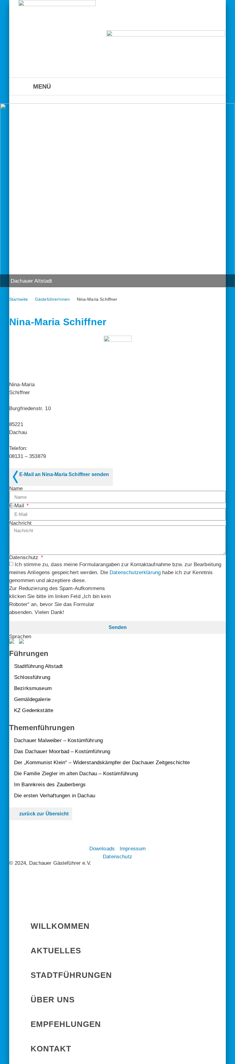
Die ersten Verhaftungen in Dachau (54, 795)
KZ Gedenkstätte (33, 710)
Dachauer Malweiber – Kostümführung (58, 740)
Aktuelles (56, 950)
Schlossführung (32, 677)
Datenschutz (24, 557)
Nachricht (20, 523)
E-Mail (17, 505)
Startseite (18, 299)
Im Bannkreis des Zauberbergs (50, 784)
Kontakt (51, 1048)
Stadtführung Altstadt (38, 666)
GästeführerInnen (52, 299)
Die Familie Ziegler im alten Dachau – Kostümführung (76, 773)
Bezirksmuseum (33, 688)
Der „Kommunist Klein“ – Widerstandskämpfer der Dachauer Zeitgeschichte (102, 762)
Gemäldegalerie (32, 699)
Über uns (53, 999)
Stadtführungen (71, 975)
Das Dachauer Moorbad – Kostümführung (62, 751)
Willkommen (60, 926)
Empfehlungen (66, 1024)
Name (16, 488)
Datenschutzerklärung (135, 572)
